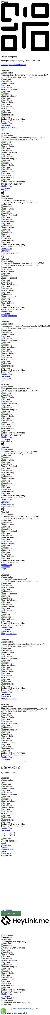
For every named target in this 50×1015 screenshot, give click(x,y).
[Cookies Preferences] (3, 1011)
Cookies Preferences (11, 913)
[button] (25, 888)
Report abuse (6, 910)
